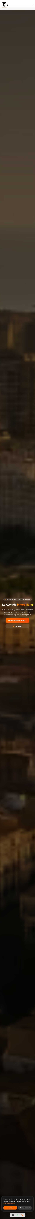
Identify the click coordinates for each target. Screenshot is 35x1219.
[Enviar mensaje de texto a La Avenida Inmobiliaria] (13, 1215)
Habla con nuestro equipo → (17, 620)
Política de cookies (9, 1203)
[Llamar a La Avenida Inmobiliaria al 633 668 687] (22, 1215)
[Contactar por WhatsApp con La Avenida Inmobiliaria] (17, 1215)
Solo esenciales (25, 1208)
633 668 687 (18, 626)
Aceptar (10, 1208)
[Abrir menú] (32, 5)
